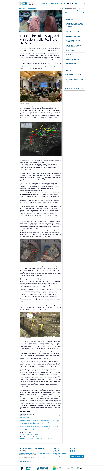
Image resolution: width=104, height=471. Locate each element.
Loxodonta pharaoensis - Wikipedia (29, 434)
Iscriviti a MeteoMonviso (76, 456)
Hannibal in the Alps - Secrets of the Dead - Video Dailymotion (36, 438)
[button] (82, 3)
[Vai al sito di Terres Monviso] (69, 468)
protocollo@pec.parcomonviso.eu (26, 453)
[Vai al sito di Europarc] (42, 468)
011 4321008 (60, 8)
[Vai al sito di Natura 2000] (28, 468)
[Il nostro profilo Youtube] (74, 451)
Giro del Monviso (56, 450)
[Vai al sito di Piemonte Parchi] (22, 468)
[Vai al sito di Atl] (80, 468)
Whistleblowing (56, 456)
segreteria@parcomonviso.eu (72, 8)
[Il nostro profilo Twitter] (72, 451)
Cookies (25, 461)
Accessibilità (55, 454)
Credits (29, 461)
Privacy (20, 461)
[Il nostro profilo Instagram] (76, 451)
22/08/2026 (82, 8)
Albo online (55, 451)
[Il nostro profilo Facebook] (70, 451)
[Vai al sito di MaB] (57, 468)
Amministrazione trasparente (59, 453)
